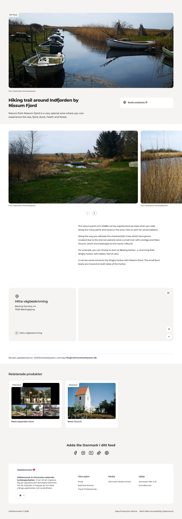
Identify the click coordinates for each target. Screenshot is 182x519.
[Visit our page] (83, 453)
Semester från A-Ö (148, 481)
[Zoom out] (169, 336)
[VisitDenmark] (26, 470)
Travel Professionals (87, 489)
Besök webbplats (136, 102)
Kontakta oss (145, 485)
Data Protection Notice (126, 511)
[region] (126, 314)
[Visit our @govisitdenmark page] (99, 453)
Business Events (86, 485)
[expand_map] (168, 293)
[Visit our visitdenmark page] (91, 453)
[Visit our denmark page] (75, 453)
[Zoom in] (169, 329)
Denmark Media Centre (119, 481)
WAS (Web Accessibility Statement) (156, 511)
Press (80, 481)
